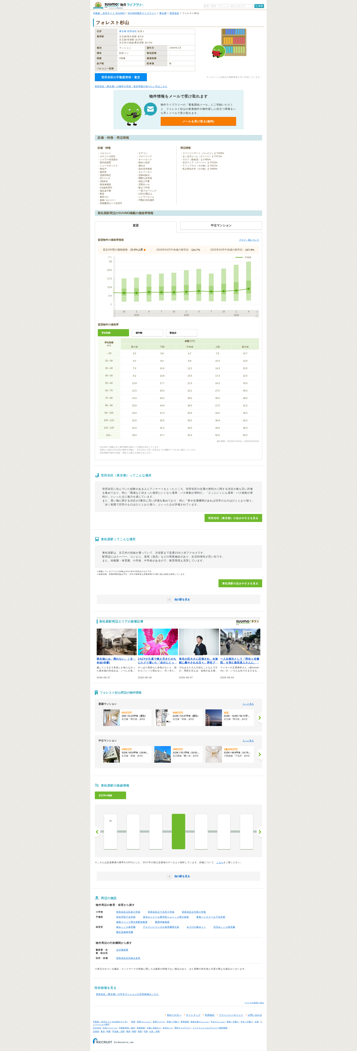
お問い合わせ (255, 1015)
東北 (103, 1031)
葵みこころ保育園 (126, 927)
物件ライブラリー (183, 1028)
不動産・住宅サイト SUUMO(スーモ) (110, 1022)
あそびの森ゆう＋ (196, 927)
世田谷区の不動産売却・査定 (121, 77)
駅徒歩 (173, 333)
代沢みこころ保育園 (224, 927)
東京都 (163, 13)
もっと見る (248, 704)
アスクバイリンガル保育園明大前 (161, 927)
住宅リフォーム (110, 1028)
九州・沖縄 (154, 1031)
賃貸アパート (159, 1022)
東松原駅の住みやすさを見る (240, 583)
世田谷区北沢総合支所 (128, 958)
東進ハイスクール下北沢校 (210, 917)
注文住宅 (97, 1028)
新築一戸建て (233, 1022)
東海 (128, 1031)
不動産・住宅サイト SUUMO (109, 13)
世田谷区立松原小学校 (128, 912)
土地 (257, 1022)
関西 (134, 1031)
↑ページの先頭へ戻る (254, 1003)
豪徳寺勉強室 (162, 922)
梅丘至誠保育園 (124, 932)
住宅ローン (168, 1028)
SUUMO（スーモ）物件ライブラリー (118, 5)
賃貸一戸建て (173, 1022)
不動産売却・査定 (127, 1028)
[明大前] (201, 831)
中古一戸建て (247, 1022)
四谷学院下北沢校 (126, 917)
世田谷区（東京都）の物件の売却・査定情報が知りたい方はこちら (131, 86)
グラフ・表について (249, 240)
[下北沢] (133, 831)
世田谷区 (174, 13)
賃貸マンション (144, 1022)
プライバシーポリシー (231, 1015)
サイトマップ (193, 1015)
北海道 (96, 1031)
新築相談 (141, 1028)
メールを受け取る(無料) (198, 121)
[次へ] (259, 717)
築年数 (139, 333)
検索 (260, 6)
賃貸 (133, 1022)
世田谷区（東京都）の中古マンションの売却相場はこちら (127, 994)
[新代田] (155, 831)
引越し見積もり (154, 1028)
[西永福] (246, 831)
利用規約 (210, 1015)
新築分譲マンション (200, 1022)
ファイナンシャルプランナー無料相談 (210, 1028)
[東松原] (178, 831)
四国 (140, 1031)
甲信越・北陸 (118, 1031)
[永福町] (223, 831)
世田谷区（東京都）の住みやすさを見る (233, 518)
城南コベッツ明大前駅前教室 (132, 922)
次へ (259, 832)
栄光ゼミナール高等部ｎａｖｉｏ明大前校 (166, 917)
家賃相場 (185, 1022)
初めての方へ (174, 1015)
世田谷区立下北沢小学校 (161, 912)
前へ (97, 832)
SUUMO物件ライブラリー (142, 13)
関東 (109, 1031)
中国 (146, 1031)
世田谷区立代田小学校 (194, 912)
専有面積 (106, 333)
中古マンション (218, 1022)
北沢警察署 (122, 950)
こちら (219, 862)
